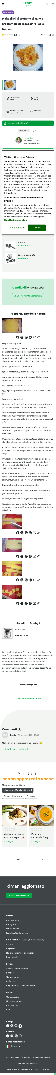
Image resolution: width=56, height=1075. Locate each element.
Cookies (45, 1069)
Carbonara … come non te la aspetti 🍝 (14, 836)
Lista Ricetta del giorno (17, 933)
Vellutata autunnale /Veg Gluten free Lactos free (41, 836)
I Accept (37, 227)
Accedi (9, 944)
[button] (3, 4)
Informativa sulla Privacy (28, 1063)
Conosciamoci (13, 977)
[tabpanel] (28, 833)
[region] (28, 192)
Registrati (10, 948)
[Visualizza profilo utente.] (18, 140)
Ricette (9, 915)
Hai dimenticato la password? (20, 953)
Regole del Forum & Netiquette (20, 985)
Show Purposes (17, 227)
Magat (10, 841)
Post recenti (12, 957)
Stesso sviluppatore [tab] (13, 796)
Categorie (11, 924)
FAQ (37, 1069)
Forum (9, 964)
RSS (8, 1009)
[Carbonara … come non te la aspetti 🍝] (14, 815)
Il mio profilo (25, 939)
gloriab (30, 138)
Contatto (26, 1058)
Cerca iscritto (12, 1005)
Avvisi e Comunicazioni (17, 968)
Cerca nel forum (13, 1001)
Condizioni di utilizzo (41, 1058)
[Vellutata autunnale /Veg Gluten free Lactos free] (41, 815)
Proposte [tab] (31, 796)
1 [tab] (18, 859)
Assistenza (11, 981)
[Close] (51, 153)
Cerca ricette (12, 920)
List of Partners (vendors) (16, 220)
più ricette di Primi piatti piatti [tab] (18, 790)
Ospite (13, 735)
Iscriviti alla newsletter (18, 895)
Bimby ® (10, 973)
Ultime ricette (12, 928)
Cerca (9, 992)
